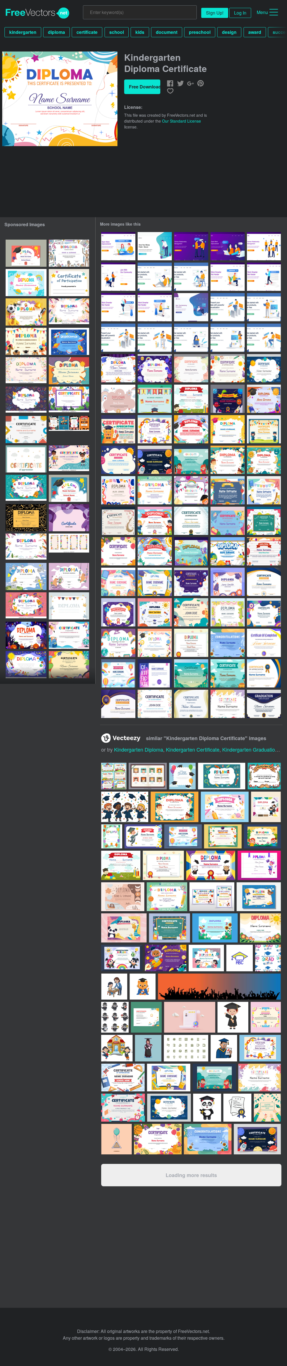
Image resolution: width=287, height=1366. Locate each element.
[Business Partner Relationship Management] (264, 246)
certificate (87, 32)
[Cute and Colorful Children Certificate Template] (227, 643)
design (229, 32)
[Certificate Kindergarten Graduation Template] (264, 551)
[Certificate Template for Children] (227, 460)
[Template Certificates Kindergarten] (191, 429)
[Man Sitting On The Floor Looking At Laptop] (155, 277)
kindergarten (22, 32)
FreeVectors (38, 13)
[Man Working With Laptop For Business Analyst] (227, 307)
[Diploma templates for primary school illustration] (113, 776)
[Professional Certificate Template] (191, 704)
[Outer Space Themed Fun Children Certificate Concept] (264, 368)
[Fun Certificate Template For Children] (191, 582)
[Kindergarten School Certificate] (118, 643)
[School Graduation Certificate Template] (264, 582)
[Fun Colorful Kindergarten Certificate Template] (69, 664)
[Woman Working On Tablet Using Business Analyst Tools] (118, 338)
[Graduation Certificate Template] (264, 704)
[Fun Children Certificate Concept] (155, 368)
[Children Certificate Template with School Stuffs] (227, 521)
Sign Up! (214, 13)
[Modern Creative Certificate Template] (155, 673)
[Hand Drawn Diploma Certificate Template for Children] (155, 612)
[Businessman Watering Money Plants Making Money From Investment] (155, 246)
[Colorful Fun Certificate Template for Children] (155, 429)
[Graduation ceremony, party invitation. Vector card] (182, 776)
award (254, 32)
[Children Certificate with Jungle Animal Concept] (227, 673)
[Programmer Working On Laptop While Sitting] (264, 338)
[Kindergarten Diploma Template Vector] (191, 643)
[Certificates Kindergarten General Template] (118, 490)
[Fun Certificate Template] (191, 612)
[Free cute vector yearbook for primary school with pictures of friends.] (148, 776)
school (116, 32)
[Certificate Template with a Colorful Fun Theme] (227, 704)
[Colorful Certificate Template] (191, 673)
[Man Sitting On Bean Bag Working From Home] (191, 307)
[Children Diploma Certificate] (264, 460)
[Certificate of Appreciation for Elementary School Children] (118, 429)
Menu (262, 12)
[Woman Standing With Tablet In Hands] (227, 338)
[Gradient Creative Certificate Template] (264, 612)
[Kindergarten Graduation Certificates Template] (227, 490)
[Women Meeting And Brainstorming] (227, 246)
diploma (56, 32)
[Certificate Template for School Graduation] (264, 673)
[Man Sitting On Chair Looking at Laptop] (191, 277)
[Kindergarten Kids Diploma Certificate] (118, 399)
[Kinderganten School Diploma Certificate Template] (118, 582)
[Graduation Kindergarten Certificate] (191, 460)
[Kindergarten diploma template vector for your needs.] (163, 865)
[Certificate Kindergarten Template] (227, 612)
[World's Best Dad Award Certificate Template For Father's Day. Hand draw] (264, 776)
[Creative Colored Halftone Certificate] (191, 521)
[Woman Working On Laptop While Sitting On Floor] (191, 338)
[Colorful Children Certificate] (118, 551)
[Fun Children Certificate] (155, 521)
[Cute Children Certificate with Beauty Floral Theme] (191, 551)
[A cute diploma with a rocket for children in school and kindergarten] (26, 459)
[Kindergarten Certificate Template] (264, 399)
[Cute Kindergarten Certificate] (264, 429)
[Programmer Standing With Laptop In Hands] (264, 307)
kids (139, 32)
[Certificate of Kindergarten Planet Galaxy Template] (227, 399)
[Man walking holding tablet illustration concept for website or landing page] (264, 277)
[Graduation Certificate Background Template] (264, 643)
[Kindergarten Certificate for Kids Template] (118, 460)
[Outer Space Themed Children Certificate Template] (155, 460)
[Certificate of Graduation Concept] (118, 521)
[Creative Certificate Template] (155, 704)
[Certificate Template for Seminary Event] (118, 704)
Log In (240, 13)
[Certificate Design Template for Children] (155, 643)
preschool (199, 32)
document (166, 32)
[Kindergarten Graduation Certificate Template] (264, 490)
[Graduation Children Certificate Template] (155, 490)
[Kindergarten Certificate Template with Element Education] (227, 551)
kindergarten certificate (192, 749)
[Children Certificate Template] (118, 612)
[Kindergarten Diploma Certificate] (118, 368)
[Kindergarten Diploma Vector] (155, 399)
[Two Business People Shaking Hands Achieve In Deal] (191, 246)
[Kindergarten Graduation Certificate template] (191, 490)
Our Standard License (181, 121)
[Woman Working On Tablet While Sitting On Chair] (155, 338)
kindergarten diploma (138, 749)
